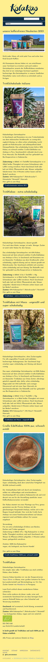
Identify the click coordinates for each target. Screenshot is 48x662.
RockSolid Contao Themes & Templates (29, 658)
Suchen (42, 19)
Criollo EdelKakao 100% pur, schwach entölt (21, 555)
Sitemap (14, 650)
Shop (32, 638)
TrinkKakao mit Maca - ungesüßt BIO (19, 420)
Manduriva (21, 584)
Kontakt (6, 650)
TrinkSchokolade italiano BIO (16, 185)
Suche (5, 652)
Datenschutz (35, 650)
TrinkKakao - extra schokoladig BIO (18, 296)
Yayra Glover (8, 579)
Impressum (24, 650)
